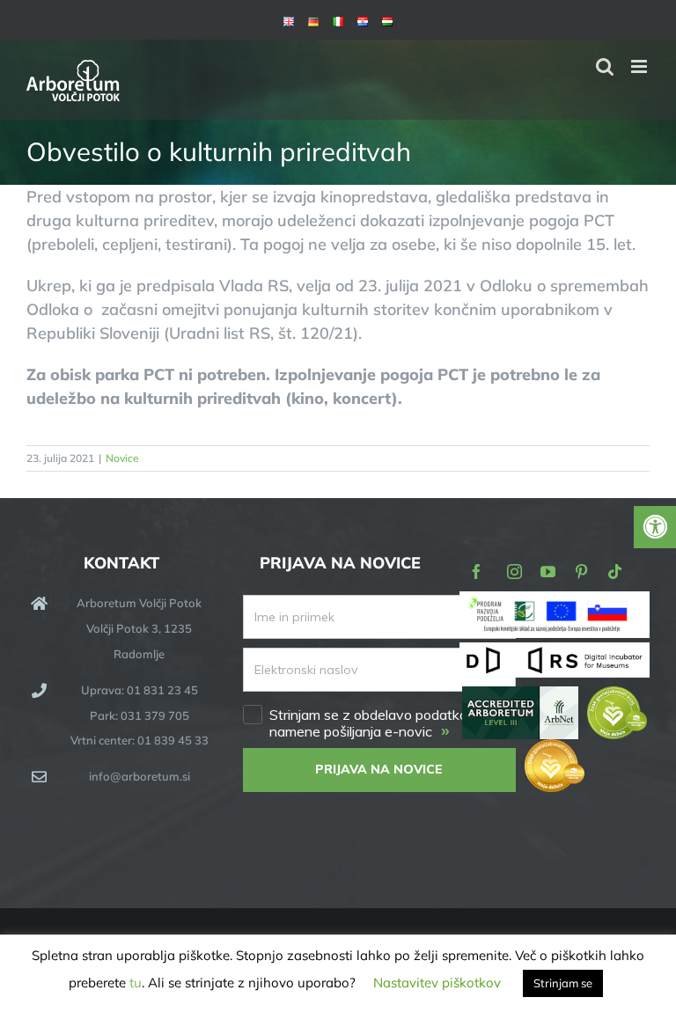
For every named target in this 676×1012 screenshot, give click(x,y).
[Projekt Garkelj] (554, 603)
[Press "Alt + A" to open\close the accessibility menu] (655, 527)
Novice (122, 458)
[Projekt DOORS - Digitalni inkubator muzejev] (554, 653)
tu (135, 982)
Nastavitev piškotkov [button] (437, 982)
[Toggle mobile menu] (640, 66)
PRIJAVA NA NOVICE (379, 769)
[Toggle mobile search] (605, 66)
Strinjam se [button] (562, 983)
